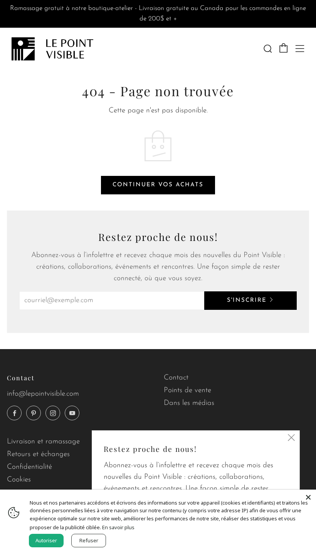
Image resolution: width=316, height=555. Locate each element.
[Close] (308, 497)
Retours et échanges (38, 454)
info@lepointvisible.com (43, 394)
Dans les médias (189, 403)
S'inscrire (247, 300)
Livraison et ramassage (43, 441)
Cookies (19, 479)
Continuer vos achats (158, 185)
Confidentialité (29, 467)
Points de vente (187, 390)
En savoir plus (118, 527)
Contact (176, 377)
